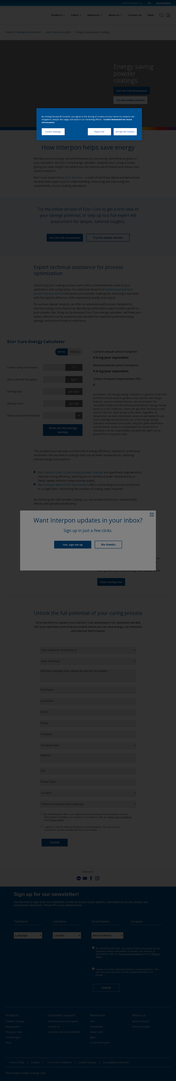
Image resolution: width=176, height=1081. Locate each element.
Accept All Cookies (125, 131)
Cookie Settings (53, 131)
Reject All (99, 131)
